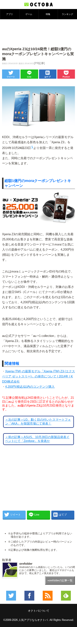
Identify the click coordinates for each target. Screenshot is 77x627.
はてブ (48, 77)
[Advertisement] (38, 32)
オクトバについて (38, 610)
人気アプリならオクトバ (33, 619)
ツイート (11, 77)
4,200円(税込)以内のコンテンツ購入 (30, 386)
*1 (32, 146)
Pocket (66, 77)
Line (29, 77)
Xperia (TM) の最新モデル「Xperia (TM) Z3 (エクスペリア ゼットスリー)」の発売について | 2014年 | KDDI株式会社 (38, 376)
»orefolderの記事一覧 (59, 580)
